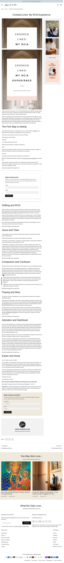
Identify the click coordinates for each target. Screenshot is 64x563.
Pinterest (55, 539)
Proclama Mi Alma (5, 544)
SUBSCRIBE (9, 195)
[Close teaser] (3, 275)
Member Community (57, 546)
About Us (3, 535)
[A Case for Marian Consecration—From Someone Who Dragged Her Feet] (47, 476)
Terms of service (42, 560)
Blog (6, 9)
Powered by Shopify (37, 554)
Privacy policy (34, 560)
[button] (1, 281)
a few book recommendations (29, 158)
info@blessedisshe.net (37, 517)
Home (2, 9)
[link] (6, 439)
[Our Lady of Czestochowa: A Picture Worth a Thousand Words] (16, 476)
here (26, 389)
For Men (3, 546)
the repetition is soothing (11, 312)
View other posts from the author (22, 431)
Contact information (58, 560)
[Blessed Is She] (11, 4)
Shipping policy (49, 560)
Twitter (54, 542)
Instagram (55, 537)
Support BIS (4, 533)
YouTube (55, 533)
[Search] (57, 4)
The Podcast (55, 544)
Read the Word (52, 57)
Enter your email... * (7, 522)
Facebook (55, 535)
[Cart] (61, 4)
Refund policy (27, 560)
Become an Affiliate (5, 539)
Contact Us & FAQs (5, 537)
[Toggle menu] (2, 4)
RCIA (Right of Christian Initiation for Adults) (12, 212)
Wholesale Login (4, 542)
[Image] (52, 29)
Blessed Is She (29, 554)
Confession (35, 131)
